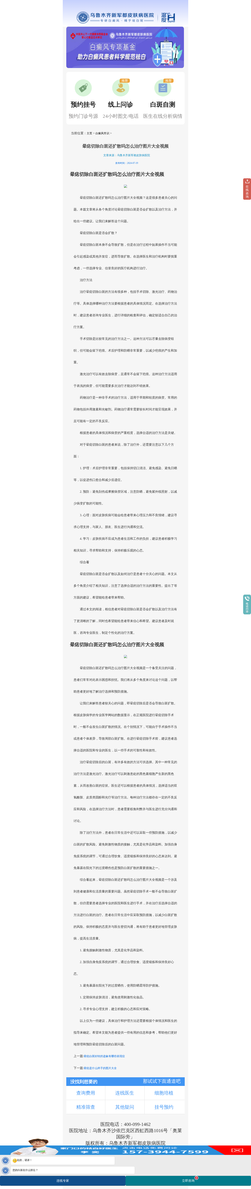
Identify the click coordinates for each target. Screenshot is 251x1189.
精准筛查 (85, 1107)
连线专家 (62, 1180)
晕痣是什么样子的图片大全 (100, 1068)
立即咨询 (189, 1179)
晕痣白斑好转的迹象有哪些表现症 (104, 1056)
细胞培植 (164, 1093)
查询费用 (85, 1093)
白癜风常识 (102, 133)
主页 (89, 133)
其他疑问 (124, 1107)
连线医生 (124, 1093)
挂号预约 (164, 1107)
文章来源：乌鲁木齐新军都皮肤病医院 (126, 155)
